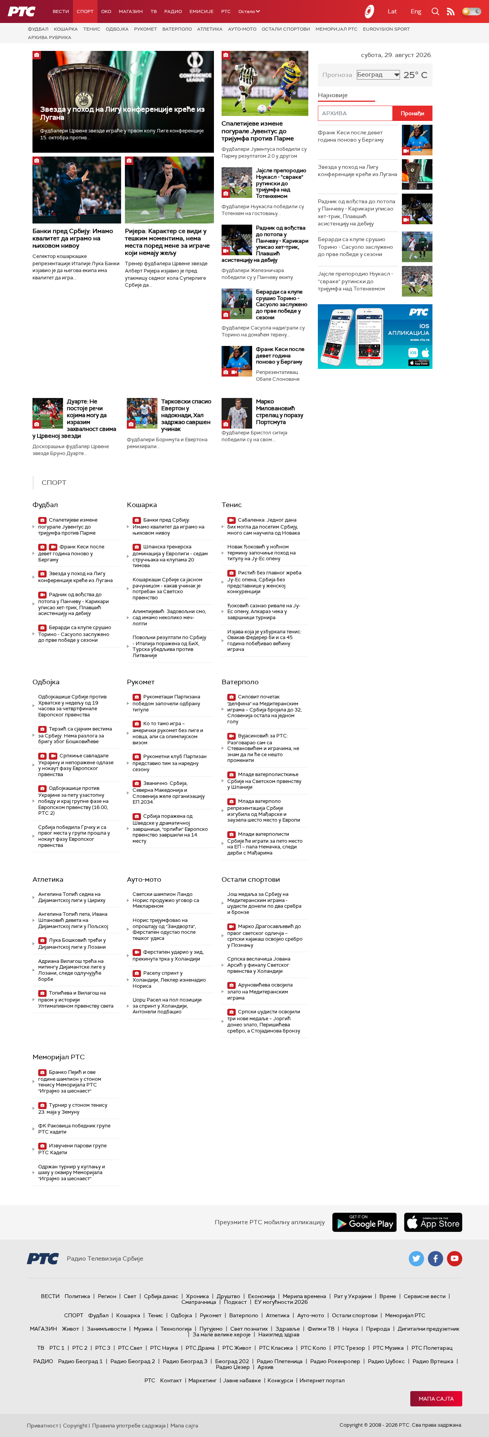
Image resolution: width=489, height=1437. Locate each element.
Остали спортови (286, 29)
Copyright (75, 1425)
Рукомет (145, 29)
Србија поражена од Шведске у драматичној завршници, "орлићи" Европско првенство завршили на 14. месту (170, 828)
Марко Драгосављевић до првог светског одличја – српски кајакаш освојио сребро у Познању (265, 935)
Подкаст (235, 1301)
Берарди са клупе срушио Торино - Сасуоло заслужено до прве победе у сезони (282, 304)
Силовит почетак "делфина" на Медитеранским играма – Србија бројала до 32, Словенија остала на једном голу (264, 709)
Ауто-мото (242, 29)
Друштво (228, 1296)
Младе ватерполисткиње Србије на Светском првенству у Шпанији (264, 781)
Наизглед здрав (279, 1334)
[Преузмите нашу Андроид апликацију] (364, 1222)
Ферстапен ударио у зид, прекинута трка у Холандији (168, 955)
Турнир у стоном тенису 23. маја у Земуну (72, 1108)
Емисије (201, 11)
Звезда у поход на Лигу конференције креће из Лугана (122, 113)
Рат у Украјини (353, 1296)
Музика (143, 1328)
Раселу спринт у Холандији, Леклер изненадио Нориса (169, 979)
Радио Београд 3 (185, 1361)
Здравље (287, 1328)
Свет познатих (249, 1328)
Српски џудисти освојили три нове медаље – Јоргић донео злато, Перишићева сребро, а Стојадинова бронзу (263, 1021)
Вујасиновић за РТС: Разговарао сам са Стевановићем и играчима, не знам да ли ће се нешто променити (263, 748)
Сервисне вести (424, 1296)
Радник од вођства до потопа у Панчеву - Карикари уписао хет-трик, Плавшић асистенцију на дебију (265, 243)
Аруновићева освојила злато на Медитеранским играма (260, 991)
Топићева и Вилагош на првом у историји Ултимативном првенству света (75, 999)
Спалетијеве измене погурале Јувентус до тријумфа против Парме (258, 130)
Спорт (85, 11)
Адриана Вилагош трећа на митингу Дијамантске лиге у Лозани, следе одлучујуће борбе (71, 970)
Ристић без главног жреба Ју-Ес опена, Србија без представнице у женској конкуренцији (264, 582)
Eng (416, 11)
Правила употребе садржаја (129, 1425)
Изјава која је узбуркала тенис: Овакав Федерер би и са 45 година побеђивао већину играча (264, 640)
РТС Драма (200, 1347)
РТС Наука (164, 1347)
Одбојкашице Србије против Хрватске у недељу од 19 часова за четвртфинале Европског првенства (72, 705)
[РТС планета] (370, 11)
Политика (77, 1296)
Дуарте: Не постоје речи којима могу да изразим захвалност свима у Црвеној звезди (74, 419)
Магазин (131, 11)
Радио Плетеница (280, 1361)
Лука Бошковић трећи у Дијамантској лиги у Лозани (72, 943)
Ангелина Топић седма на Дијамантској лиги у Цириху (71, 897)
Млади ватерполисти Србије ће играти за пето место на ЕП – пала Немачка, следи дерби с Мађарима (265, 843)
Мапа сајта (436, 1398)
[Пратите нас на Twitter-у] (416, 1258)
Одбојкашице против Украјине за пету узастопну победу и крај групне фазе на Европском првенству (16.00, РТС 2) (73, 800)
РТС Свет (130, 1347)
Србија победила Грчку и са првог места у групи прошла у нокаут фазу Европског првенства (74, 836)
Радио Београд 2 (132, 1361)
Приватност (42, 1425)
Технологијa (176, 1328)
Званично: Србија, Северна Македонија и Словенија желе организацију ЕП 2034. (169, 792)
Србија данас (161, 1296)
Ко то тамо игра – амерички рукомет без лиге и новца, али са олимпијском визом (168, 732)
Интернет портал (322, 1380)
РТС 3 (102, 1347)
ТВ (154, 11)
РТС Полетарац (431, 1347)
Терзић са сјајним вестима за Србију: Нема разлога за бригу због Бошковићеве (75, 735)
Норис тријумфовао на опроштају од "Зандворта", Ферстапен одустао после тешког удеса (164, 929)
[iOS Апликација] (375, 336)
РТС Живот (236, 1347)
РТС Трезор (349, 1347)
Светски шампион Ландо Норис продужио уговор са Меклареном (166, 900)
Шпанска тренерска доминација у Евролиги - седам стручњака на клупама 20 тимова (170, 556)
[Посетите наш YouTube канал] (454, 1258)
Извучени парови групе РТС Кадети (72, 1149)
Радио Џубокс (386, 1361)
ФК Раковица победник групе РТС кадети (74, 1128)
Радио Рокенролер (335, 1361)
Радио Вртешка (433, 1361)
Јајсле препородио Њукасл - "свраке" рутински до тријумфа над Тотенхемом (281, 183)
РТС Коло (313, 1347)
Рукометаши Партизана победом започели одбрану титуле (166, 703)
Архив (265, 1367)
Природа (378, 1328)
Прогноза (337, 75)
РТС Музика (388, 1347)
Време (387, 1296)
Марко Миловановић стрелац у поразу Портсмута (279, 412)
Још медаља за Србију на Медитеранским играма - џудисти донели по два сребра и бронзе (264, 903)
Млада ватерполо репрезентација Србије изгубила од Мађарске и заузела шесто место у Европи (263, 810)
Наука (350, 1328)
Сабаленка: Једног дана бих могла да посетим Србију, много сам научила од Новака (263, 526)
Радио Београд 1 (80, 1361)
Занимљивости (106, 1328)
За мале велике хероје (222, 1334)
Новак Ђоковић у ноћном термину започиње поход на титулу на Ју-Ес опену (261, 552)
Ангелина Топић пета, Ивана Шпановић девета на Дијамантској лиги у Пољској (73, 920)
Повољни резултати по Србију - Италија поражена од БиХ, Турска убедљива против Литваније (169, 646)
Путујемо (211, 1328)
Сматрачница (198, 1301)
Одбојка (117, 29)
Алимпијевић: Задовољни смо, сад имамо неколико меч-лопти (169, 617)
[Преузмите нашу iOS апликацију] (433, 1222)
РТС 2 (79, 1347)
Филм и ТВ (321, 1328)
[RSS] (450, 11)
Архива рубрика (49, 37)
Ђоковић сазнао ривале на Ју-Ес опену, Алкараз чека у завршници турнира (264, 611)
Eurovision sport (386, 29)
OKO (106, 11)
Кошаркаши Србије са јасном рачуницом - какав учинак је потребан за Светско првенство (167, 588)
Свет (130, 1296)
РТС (226, 11)
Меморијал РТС (337, 29)
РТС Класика (276, 1347)
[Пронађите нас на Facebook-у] (435, 1258)
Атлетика (210, 29)
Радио (173, 11)
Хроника (197, 1296)
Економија (261, 1296)
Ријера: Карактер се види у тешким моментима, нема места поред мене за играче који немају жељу (167, 242)
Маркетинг (202, 1380)
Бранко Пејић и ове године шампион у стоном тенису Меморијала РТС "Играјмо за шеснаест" (69, 1081)
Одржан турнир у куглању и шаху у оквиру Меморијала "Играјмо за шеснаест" (71, 1172)
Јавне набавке (242, 1380)
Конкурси (280, 1380)
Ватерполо (177, 29)
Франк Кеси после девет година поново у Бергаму (280, 355)
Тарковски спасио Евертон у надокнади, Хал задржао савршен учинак (186, 415)
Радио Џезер (233, 1367)
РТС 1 (57, 1347)
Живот (70, 1328)
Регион (107, 1296)
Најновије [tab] (333, 95)
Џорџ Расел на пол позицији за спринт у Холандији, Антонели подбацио (167, 1006)
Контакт (171, 1380)
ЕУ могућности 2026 (281, 1301)
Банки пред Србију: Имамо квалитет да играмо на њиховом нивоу (72, 238)
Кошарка (66, 29)
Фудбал (38, 29)
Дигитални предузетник (429, 1328)
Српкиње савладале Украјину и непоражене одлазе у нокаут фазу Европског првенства (75, 765)
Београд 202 (232, 1361)
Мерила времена (304, 1296)
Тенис (91, 29)
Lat (392, 11)
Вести (61, 11)
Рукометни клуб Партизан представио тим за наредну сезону (170, 763)
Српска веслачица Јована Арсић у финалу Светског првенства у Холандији (258, 965)
